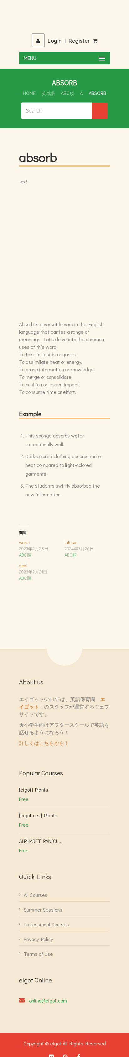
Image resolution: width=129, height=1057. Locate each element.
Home (29, 93)
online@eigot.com (48, 1000)
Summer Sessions (43, 909)
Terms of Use (38, 953)
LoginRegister (69, 41)
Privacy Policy (38, 939)
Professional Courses (46, 924)
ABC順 (67, 93)
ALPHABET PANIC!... (40, 841)
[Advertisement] (64, 252)
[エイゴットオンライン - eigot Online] (64, 17)
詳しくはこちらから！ (44, 743)
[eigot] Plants (33, 789)
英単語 (48, 93)
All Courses (35, 895)
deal (23, 565)
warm (24, 542)
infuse (70, 542)
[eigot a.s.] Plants (38, 815)
